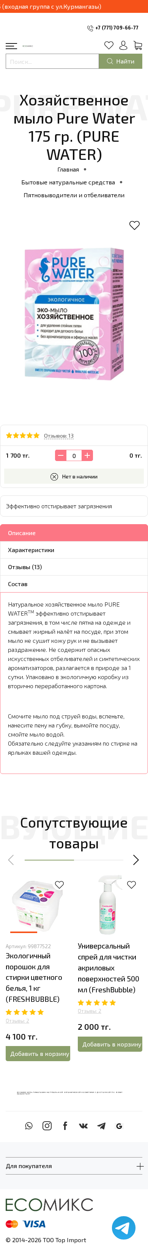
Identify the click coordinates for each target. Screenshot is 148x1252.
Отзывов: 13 (59, 435)
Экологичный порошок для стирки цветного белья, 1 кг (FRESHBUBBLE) (34, 977)
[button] (11, 860)
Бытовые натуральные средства (68, 182)
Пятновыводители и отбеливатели (74, 194)
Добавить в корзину (39, 1053)
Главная (68, 169)
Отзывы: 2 (17, 1021)
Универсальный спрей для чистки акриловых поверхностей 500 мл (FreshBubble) (108, 967)
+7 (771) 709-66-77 (117, 28)
